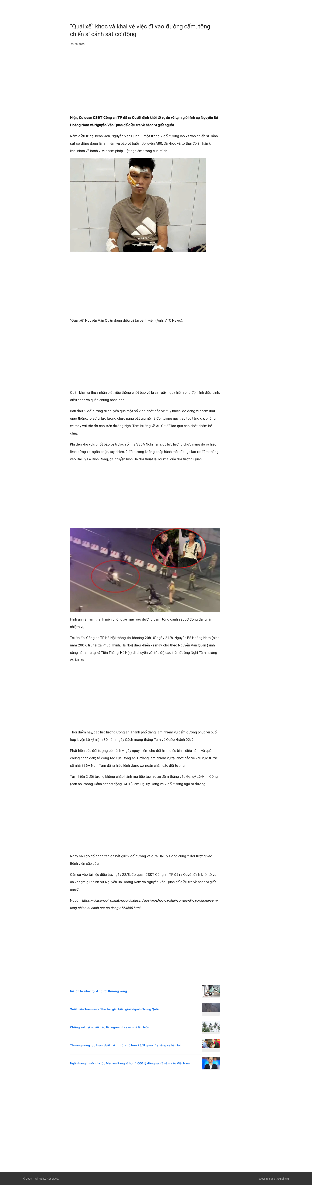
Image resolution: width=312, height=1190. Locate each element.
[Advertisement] (145, 82)
